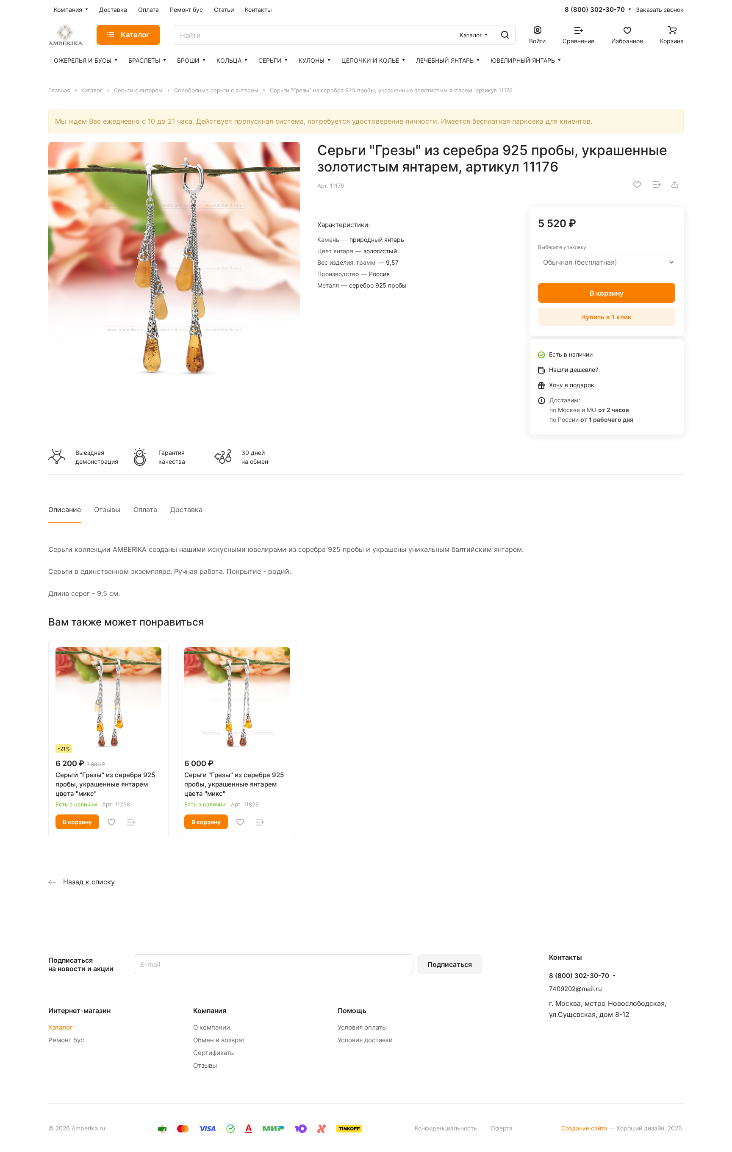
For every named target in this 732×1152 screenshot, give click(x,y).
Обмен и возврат (219, 1040)
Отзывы (107, 509)
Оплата (145, 509)
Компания (209, 1010)
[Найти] (505, 35)
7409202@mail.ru (575, 989)
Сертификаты (214, 1053)
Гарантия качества (171, 457)
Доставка (186, 509)
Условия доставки (365, 1040)
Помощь (352, 1010)
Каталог (60, 1027)
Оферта (502, 1128)
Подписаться (449, 964)
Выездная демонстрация (96, 457)
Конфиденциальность (446, 1128)
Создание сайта (584, 1128)
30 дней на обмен (254, 457)
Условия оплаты (362, 1027)
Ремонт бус (66, 1040)
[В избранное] (637, 185)
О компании (211, 1027)
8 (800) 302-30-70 (595, 10)
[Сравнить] (657, 185)
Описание (64, 509)
